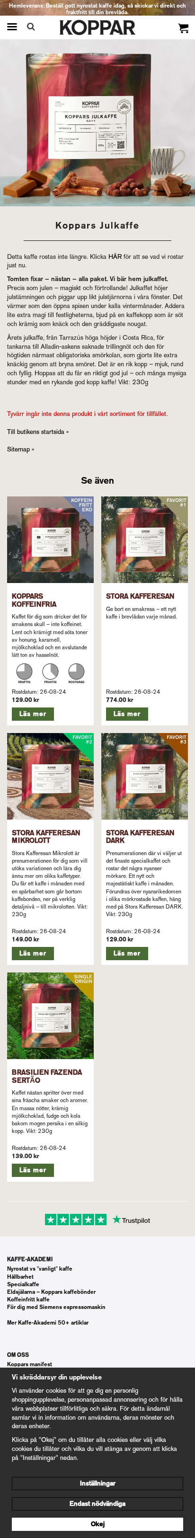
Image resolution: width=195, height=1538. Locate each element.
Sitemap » (20, 449)
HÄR (115, 257)
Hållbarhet (20, 1276)
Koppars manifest (29, 1364)
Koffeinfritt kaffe (28, 1299)
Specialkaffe (23, 1284)
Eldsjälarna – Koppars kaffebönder (51, 1292)
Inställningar (97, 1483)
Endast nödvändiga (97, 1504)
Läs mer (32, 714)
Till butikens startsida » (38, 432)
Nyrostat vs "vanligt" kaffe (39, 1268)
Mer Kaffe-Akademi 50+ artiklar (48, 1322)
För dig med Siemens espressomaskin (56, 1307)
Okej (98, 1524)
